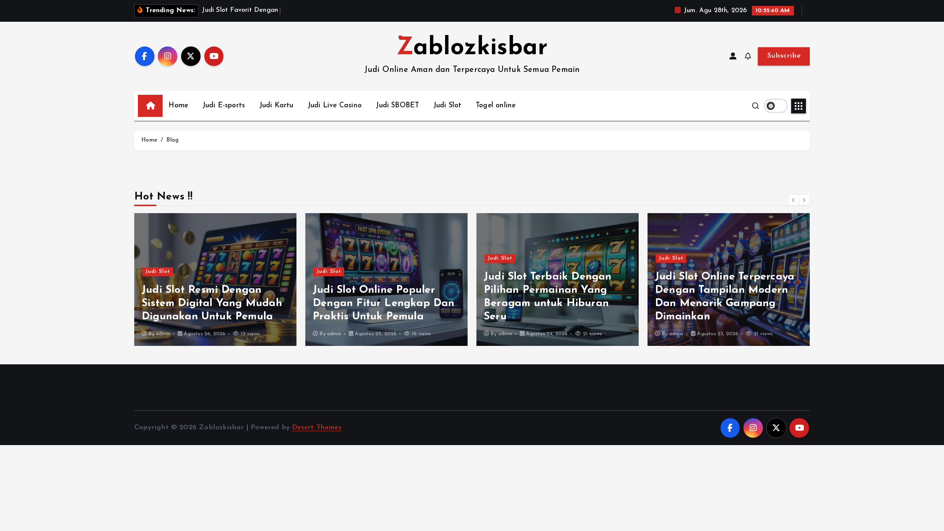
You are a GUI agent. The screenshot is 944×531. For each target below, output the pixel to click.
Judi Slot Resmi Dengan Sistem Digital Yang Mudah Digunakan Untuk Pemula (212, 303)
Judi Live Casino (335, 105)
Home (178, 105)
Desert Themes (316, 427)
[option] (215, 279)
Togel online (496, 105)
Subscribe (784, 55)
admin (163, 334)
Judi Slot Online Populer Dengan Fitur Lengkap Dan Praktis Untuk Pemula (384, 303)
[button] (793, 199)
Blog (172, 140)
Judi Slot (447, 105)
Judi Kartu (276, 105)
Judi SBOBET (397, 105)
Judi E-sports (223, 105)
